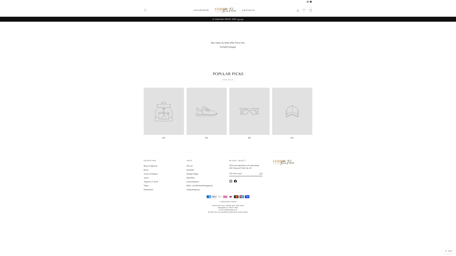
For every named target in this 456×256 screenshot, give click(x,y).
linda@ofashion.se (230, 210)
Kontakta (248, 10)
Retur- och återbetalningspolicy (200, 185)
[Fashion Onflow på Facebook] (235, 181)
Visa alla (228, 80)
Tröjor (146, 185)
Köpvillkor (191, 178)
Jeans (146, 178)
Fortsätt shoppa (228, 47)
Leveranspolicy (193, 182)
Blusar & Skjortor (151, 166)
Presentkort (148, 189)
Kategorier (201, 10)
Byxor (146, 170)
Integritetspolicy (193, 189)
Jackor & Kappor (151, 174)
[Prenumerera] (260, 173)
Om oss (190, 166)
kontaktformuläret (227, 212)
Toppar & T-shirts (151, 182)
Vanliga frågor (193, 174)
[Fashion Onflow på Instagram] (230, 181)
